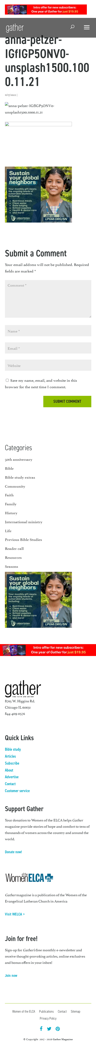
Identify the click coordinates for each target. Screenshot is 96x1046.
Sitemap (75, 1011)
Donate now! (13, 851)
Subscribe (12, 763)
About (9, 770)
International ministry (23, 522)
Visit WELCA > (15, 914)
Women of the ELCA (23, 1011)
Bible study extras (20, 477)
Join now (11, 975)
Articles (10, 756)
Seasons (11, 566)
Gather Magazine (63, 1039)
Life (8, 531)
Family (11, 504)
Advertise (12, 777)
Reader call (14, 548)
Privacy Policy (48, 1018)
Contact (10, 784)
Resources (13, 557)
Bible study (13, 749)
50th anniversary (18, 459)
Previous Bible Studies (23, 539)
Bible (9, 468)
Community (15, 486)
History (11, 513)
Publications (46, 1011)
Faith (9, 495)
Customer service (17, 790)
